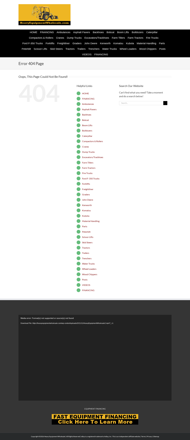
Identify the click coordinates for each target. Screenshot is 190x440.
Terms (143, 436)
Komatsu (86, 210)
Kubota (85, 215)
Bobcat (85, 120)
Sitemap (156, 436)
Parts (84, 226)
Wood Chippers (89, 274)
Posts (84, 279)
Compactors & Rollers (92, 141)
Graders (86, 194)
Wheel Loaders (89, 269)
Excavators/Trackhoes (92, 157)
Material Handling (90, 221)
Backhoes (86, 114)
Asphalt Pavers (89, 109)
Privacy (149, 436)
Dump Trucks (88, 152)
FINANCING (88, 98)
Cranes (85, 146)
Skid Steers (87, 242)
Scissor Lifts (87, 237)
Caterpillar (87, 136)
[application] (95, 358)
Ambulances (88, 104)
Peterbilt (86, 231)
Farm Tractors (88, 167)
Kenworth (87, 205)
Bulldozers (87, 130)
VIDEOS (86, 285)
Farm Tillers (87, 162)
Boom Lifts (87, 125)
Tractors (86, 247)
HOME (85, 93)
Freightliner (87, 189)
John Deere (87, 199)
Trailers (85, 253)
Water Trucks (88, 263)
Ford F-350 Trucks (90, 178)
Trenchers (87, 258)
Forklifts (86, 183)
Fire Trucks (87, 173)
